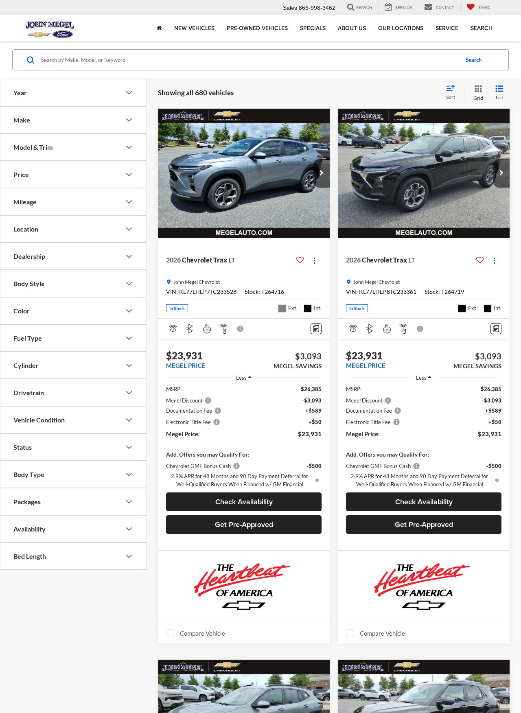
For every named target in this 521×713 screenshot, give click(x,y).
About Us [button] (352, 28)
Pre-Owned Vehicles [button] (257, 28)
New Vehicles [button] (194, 28)
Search (482, 28)
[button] (321, 173)
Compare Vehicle (202, 633)
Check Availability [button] (244, 501)
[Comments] (316, 328)
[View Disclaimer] (240, 328)
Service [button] (447, 28)
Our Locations (400, 28)
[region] (244, 436)
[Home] (159, 28)
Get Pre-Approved (244, 524)
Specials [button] (313, 28)
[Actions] (314, 260)
